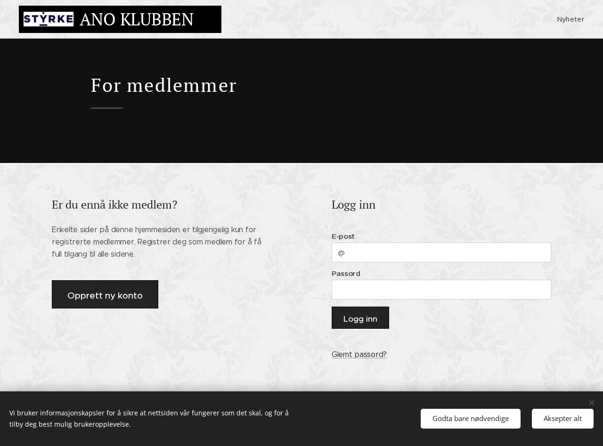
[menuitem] (569, 19)
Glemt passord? (359, 354)
